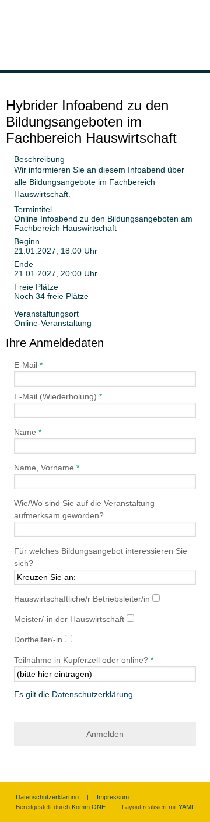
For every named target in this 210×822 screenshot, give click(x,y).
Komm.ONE (89, 806)
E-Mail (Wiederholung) (56, 396)
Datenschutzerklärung (93, 694)
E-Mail (27, 365)
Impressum (113, 796)
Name (25, 432)
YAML (186, 806)
